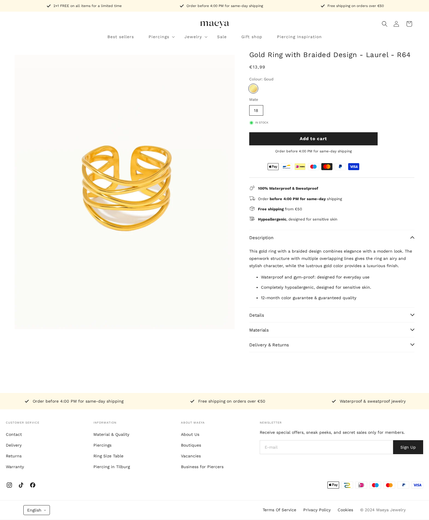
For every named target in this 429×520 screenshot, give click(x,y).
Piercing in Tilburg (111, 466)
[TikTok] (21, 485)
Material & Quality (111, 434)
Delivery (14, 445)
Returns (14, 456)
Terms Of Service (279, 509)
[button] (384, 23)
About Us (190, 434)
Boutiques (191, 445)
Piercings (102, 445)
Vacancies (191, 456)
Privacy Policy (317, 509)
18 (256, 110)
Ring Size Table (108, 456)
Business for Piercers (202, 466)
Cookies (345, 509)
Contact (14, 434)
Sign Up (408, 447)
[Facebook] (32, 485)
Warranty (15, 466)
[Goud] (253, 88)
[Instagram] (9, 485)
